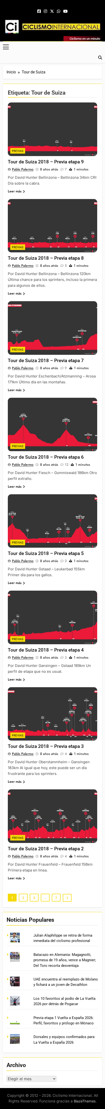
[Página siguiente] (67, 898)
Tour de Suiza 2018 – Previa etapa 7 (46, 360)
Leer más (14, 191)
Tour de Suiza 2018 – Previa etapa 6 (46, 457)
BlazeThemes (85, 1101)
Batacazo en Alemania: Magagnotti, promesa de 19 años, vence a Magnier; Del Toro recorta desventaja (64, 960)
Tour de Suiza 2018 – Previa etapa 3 (46, 746)
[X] (52, 11)
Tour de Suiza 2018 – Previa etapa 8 (46, 258)
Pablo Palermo (22, 169)
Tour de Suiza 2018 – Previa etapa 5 (46, 553)
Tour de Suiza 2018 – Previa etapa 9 (46, 162)
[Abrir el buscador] (100, 57)
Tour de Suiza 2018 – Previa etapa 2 (46, 849)
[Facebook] (39, 11)
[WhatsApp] (58, 11)
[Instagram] (45, 11)
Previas (17, 151)
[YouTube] (65, 11)
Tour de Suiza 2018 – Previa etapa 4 (46, 650)
